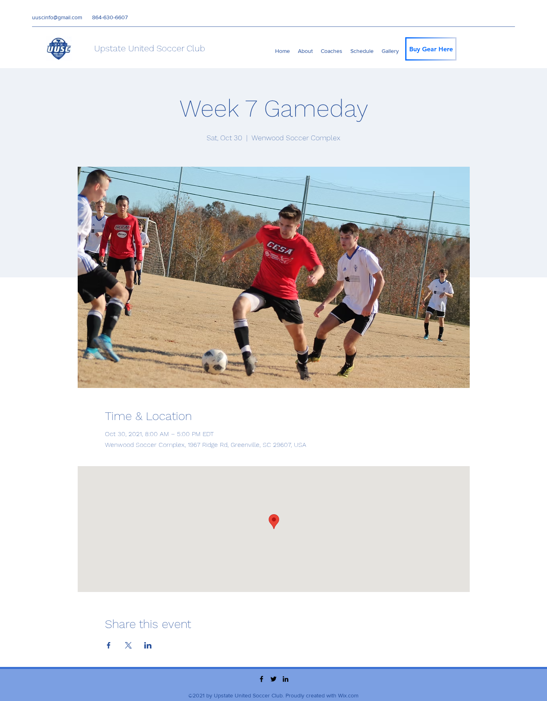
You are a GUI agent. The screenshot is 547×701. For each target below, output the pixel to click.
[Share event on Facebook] (109, 645)
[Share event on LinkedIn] (148, 645)
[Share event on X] (128, 645)
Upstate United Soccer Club (149, 48)
